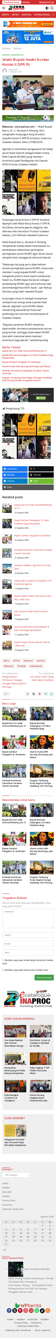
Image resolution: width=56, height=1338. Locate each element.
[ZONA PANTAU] (16, 8)
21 (35, 1236)
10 (6, 1233)
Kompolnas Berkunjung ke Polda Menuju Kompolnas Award (14, 1070)
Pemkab (21, 666)
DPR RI (16, 660)
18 (13, 1236)
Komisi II (41, 660)
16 (50, 1233)
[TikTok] (42, 1310)
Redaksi (6, 1187)
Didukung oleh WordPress (18, 1330)
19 (21, 1236)
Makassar (9, 666)
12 (21, 1233)
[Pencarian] (52, 8)
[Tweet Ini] (33, 694)
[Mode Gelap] (47, 8)
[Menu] (4, 8)
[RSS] (47, 1310)
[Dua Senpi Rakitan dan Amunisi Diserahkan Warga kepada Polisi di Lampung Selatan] (15, 1031)
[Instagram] (25, 1310)
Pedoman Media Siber (13, 1209)
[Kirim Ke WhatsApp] (51, 694)
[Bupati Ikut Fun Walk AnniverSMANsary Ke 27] (14, 713)
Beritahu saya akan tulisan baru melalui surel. (26, 970)
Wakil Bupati (36, 666)
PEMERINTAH (17, 54)
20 (28, 1236)
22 (42, 1236)
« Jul (4, 1249)
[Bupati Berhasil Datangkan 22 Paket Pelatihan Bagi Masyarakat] (42, 713)
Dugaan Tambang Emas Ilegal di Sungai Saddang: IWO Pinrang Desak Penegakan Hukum (27, 379)
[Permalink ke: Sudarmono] (4, 70)
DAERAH (6, 54)
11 (13, 1233)
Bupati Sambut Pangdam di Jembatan (21, 362)
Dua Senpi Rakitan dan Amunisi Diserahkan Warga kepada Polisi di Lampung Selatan (13, 1043)
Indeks (5, 1183)
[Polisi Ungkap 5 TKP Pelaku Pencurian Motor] (41, 1059)
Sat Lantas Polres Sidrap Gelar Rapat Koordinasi (42, 677)
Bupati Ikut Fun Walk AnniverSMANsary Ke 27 (24, 351)
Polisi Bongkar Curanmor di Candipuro (11, 1098)
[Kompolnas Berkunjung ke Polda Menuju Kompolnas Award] (15, 1059)
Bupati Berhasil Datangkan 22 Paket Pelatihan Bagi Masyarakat (27, 356)
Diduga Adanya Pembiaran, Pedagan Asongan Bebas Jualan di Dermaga (14, 680)
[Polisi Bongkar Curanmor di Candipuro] (15, 1086)
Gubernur (28, 660)
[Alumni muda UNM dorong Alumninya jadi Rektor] (42, 742)
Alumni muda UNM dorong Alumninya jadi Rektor (26, 366)
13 (28, 1233)
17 (6, 1236)
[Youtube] (31, 1310)
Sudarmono (13, 69)
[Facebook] (9, 1310)
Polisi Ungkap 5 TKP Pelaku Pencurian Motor (39, 1070)
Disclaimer (7, 1204)
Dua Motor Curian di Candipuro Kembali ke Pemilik (40, 1043)
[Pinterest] (20, 1310)
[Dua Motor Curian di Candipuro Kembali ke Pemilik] (41, 1031)
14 (35, 1233)
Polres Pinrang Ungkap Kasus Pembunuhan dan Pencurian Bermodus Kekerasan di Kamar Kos (40, 1098)
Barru (6, 660)
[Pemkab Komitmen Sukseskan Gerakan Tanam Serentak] (14, 771)
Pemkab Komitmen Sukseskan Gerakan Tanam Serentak (25, 372)
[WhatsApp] (36, 1310)
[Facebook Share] (27, 694)
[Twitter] (14, 1310)
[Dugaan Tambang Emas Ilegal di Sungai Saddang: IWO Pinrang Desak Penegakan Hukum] (42, 771)
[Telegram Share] (45, 694)
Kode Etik (6, 1192)
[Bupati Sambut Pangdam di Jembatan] (14, 742)
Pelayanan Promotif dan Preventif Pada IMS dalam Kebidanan (15, 1142)
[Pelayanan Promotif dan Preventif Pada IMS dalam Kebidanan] (15, 1130)
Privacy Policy (8, 1200)
